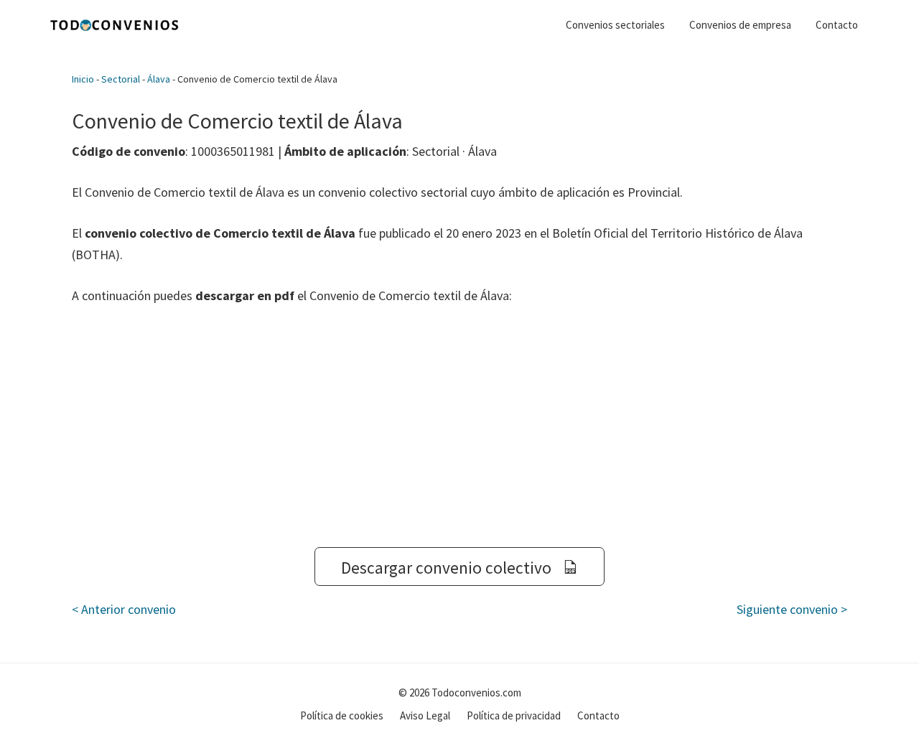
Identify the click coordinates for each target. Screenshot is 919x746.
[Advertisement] (459, 426)
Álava (158, 79)
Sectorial (120, 79)
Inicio (83, 79)
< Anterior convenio (124, 609)
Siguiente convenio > (792, 609)
